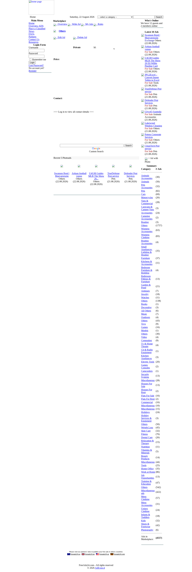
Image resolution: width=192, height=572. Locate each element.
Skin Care (146, 431)
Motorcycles (147, 197)
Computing (146, 340)
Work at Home (148, 472)
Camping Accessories (146, 217)
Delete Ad (81, 37)
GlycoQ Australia (153, 111)
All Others (146, 310)
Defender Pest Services (130, 174)
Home (31, 23)
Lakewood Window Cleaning (153, 124)
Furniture (145, 258)
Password (33, 53)
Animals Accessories (146, 177)
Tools (143, 465)
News (31, 31)
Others (62, 31)
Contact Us (34, 39)
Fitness (144, 434)
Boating (145, 222)
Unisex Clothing (145, 510)
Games (144, 327)
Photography (147, 530)
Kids (143, 520)
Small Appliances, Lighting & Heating (146, 250)
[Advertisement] (108, 8)
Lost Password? (36, 65)
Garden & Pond (146, 286)
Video (144, 337)
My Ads (88, 24)
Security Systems (145, 375)
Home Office (147, 468)
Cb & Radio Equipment (147, 351)
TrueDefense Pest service (113, 174)
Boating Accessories (146, 242)
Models (144, 330)
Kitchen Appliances (146, 357)
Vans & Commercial (147, 202)
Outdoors (145, 317)
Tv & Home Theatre (147, 345)
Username (33, 47)
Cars (143, 194)
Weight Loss (147, 427)
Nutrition (145, 446)
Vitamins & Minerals (146, 451)
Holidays (145, 412)
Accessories (146, 213)
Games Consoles (145, 366)
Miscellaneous (148, 380)
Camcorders (147, 371)
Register (32, 71)
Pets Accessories (146, 186)
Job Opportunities (147, 476)
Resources (33, 42)
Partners (32, 36)
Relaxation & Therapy (147, 442)
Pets (143, 191)
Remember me (39, 59)
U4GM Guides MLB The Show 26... (96, 176)
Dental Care (147, 437)
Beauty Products (145, 457)
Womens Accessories (146, 230)
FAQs (31, 34)
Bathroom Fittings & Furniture (146, 279)
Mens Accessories (146, 504)
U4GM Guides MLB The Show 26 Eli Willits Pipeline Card (152, 62)
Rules (99, 24)
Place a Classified (37, 28)
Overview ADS (36, 26)
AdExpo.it (100, 568)
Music (144, 314)
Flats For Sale (147, 395)
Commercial (147, 402)
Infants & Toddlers (145, 516)
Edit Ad (60, 37)
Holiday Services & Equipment (146, 418)
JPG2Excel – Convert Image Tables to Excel (152, 77)
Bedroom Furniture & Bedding (146, 270)
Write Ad (75, 24)
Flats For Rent (148, 399)
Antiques (145, 291)
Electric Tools (147, 361)
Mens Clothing (145, 498)
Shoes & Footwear (145, 525)
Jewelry (144, 294)
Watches (145, 297)
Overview (61, 24)
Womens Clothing (145, 236)
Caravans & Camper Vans (147, 208)
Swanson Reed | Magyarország (61, 174)
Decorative (146, 307)
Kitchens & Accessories (146, 262)
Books (144, 304)
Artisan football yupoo (79, 174)
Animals (145, 181)
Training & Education (146, 482)
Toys (143, 324)
